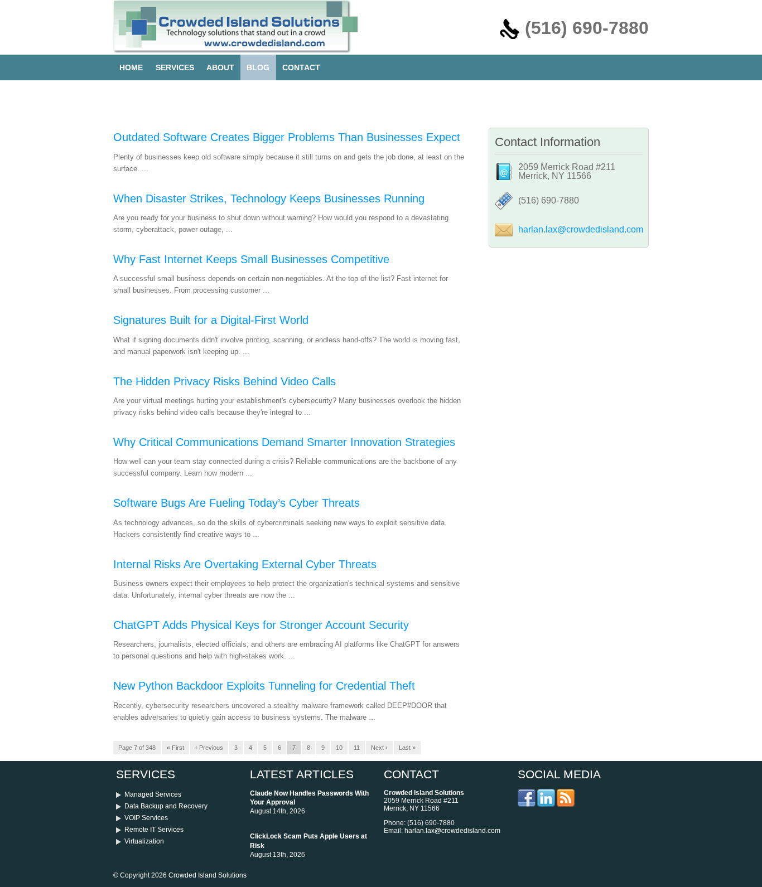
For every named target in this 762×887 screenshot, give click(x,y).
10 (339, 747)
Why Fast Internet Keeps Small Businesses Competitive (251, 259)
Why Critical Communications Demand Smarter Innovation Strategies (284, 442)
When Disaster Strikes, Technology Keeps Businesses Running (269, 198)
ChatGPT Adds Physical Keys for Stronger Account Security (261, 625)
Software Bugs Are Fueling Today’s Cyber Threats (236, 503)
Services (175, 67)
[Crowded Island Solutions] (235, 50)
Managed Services (152, 794)
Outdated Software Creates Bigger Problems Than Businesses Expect (286, 137)
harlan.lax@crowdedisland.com (580, 229)
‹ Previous (209, 747)
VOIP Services (146, 818)
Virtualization (144, 841)
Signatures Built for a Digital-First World (210, 320)
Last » (407, 747)
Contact (301, 67)
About (220, 67)
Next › (379, 747)
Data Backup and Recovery (166, 806)
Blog (258, 67)
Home (131, 67)
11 (357, 747)
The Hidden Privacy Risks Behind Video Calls (224, 381)
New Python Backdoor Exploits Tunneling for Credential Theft (264, 686)
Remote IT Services (154, 829)
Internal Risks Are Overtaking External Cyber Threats (245, 564)
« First (175, 747)
